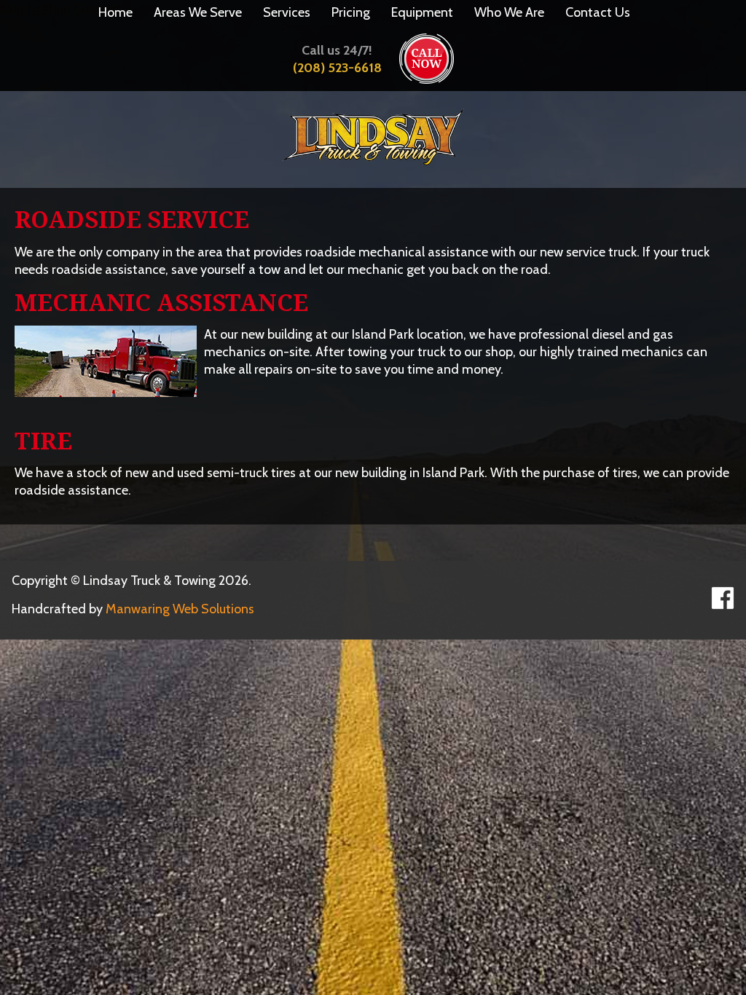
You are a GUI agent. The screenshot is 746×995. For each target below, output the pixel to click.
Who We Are (509, 12)
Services (286, 12)
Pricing (350, 12)
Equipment (422, 12)
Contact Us (597, 12)
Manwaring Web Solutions (180, 609)
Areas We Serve (198, 12)
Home (115, 12)
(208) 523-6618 (337, 68)
